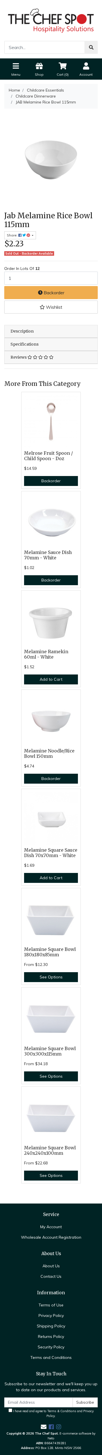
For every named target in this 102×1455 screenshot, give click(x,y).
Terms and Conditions (51, 1357)
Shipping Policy (51, 1326)
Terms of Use (51, 1305)
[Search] (91, 47)
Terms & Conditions (61, 1411)
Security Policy (51, 1347)
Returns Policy (51, 1336)
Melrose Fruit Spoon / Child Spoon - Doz (48, 456)
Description (22, 331)
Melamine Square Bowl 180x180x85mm (50, 952)
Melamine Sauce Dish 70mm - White (48, 555)
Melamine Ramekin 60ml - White (46, 654)
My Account (51, 1226)
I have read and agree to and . (53, 1413)
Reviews (18, 357)
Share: (12, 235)
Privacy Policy (51, 1315)
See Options (51, 977)
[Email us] (43, 1426)
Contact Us (51, 1276)
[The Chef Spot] (51, 20)
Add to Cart (51, 679)
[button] (51, 307)
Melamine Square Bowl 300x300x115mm (50, 1051)
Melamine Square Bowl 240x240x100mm (50, 1150)
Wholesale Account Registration (51, 1237)
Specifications (24, 344)
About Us (51, 1265)
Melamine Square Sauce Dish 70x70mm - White (50, 852)
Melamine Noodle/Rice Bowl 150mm (49, 753)
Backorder (53, 292)
